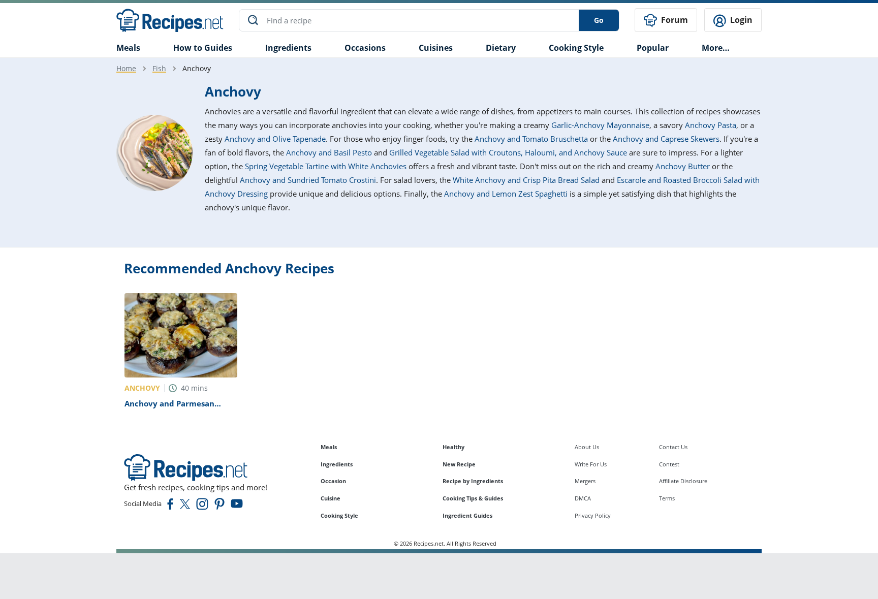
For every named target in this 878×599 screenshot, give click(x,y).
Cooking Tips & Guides (473, 498)
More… (716, 47)
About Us (587, 447)
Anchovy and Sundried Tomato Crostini (308, 180)
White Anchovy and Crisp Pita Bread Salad (526, 180)
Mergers (585, 481)
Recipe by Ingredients (473, 481)
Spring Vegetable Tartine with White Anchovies (325, 166)
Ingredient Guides (467, 515)
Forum (673, 19)
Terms (667, 498)
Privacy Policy (593, 515)
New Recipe (459, 464)
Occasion (333, 481)
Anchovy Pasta (710, 125)
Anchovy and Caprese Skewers (666, 139)
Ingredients (288, 47)
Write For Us (591, 464)
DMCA (583, 498)
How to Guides (202, 47)
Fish (159, 68)
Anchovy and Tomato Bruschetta (531, 139)
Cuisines (436, 47)
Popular (653, 47)
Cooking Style (339, 515)
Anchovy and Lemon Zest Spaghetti (506, 193)
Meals (329, 447)
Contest (669, 464)
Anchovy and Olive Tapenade (275, 139)
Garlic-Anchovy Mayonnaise (600, 125)
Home (126, 68)
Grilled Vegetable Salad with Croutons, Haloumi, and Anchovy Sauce (508, 152)
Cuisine (330, 498)
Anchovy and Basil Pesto (329, 152)
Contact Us (673, 447)
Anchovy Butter (682, 166)
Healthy (453, 447)
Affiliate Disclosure (683, 481)
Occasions (365, 47)
